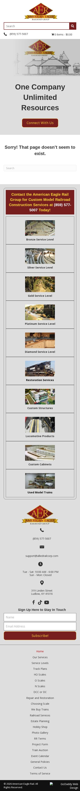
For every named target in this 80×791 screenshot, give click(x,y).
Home (40, 651)
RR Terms (40, 738)
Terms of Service (40, 773)
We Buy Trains (40, 709)
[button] (33, 602)
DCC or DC (40, 692)
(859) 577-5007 (19, 34)
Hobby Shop (40, 727)
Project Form (40, 744)
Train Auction (40, 750)
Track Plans (40, 668)
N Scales (40, 686)
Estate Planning (40, 721)
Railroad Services (40, 715)
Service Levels (40, 663)
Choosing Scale (40, 703)
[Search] (72, 26)
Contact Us (40, 767)
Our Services (40, 657)
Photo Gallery (40, 732)
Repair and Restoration (40, 698)
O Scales (40, 680)
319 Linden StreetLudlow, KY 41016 (42, 592)
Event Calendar (40, 756)
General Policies (40, 762)
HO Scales (40, 674)
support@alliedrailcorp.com (41, 556)
